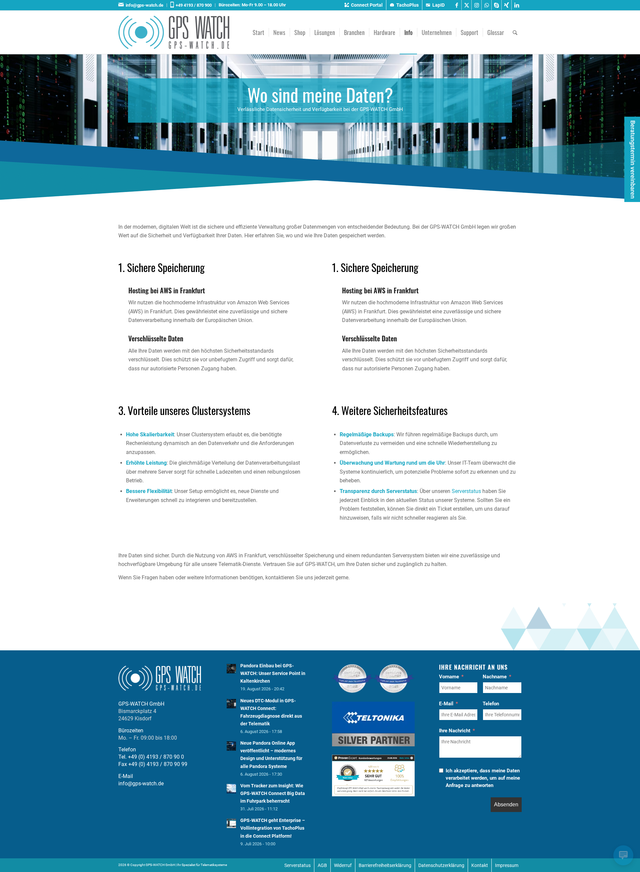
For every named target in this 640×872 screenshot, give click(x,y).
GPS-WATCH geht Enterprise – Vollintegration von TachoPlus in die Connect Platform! (272, 828)
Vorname (449, 677)
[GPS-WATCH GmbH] (173, 32)
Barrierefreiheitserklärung (385, 865)
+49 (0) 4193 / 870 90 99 (157, 764)
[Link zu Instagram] (476, 5)
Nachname (495, 677)
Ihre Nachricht (454, 731)
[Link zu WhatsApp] (486, 5)
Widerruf (343, 865)
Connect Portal (367, 5)
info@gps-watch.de (143, 5)
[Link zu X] (466, 5)
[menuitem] (142, 5)
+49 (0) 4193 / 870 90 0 (156, 757)
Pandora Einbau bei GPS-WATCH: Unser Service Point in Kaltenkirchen (272, 673)
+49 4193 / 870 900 (193, 5)
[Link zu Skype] (496, 5)
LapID (438, 5)
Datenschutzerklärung (441, 865)
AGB (322, 865)
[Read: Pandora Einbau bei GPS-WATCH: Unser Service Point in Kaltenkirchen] (231, 669)
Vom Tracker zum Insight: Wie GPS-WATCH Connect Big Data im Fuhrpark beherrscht (272, 793)
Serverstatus (467, 491)
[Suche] (515, 32)
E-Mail (446, 704)
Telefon (491, 704)
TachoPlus (407, 5)
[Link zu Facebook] (456, 5)
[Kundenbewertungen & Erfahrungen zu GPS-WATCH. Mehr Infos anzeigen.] (373, 794)
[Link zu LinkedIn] (517, 5)
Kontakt (479, 865)
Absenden (506, 804)
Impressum (506, 865)
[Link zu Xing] (506, 5)
